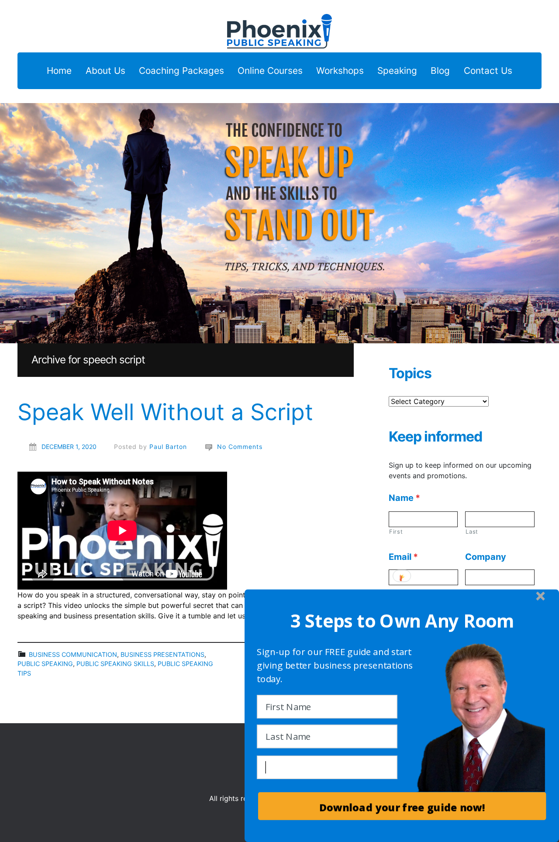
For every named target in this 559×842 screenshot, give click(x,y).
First (396, 531)
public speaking (45, 663)
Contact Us (488, 71)
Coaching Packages (181, 71)
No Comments (239, 446)
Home (59, 71)
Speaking (397, 71)
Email (403, 557)
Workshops (340, 71)
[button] (402, 621)
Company (485, 557)
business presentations (162, 654)
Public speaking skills (115, 663)
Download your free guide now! (402, 807)
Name (404, 498)
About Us (105, 71)
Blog (440, 71)
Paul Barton (168, 446)
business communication (73, 654)
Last (472, 531)
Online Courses (270, 71)
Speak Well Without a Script (165, 412)
